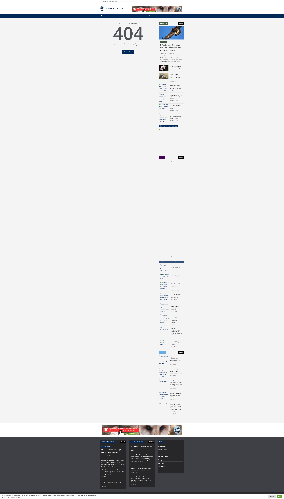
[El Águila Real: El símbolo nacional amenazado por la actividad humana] (171, 32)
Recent (179, 262)
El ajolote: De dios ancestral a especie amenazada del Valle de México (175, 77)
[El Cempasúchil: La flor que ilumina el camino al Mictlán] (163, 108)
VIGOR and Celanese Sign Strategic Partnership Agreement (111, 452)
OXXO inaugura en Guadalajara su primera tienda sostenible (175, 286)
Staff (110, 458)
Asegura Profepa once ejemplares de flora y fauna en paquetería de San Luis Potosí (176, 307)
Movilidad (128, 16)
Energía (148, 16)
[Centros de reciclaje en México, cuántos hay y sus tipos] (164, 268)
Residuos (155, 16)
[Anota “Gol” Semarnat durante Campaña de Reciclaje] (164, 343)
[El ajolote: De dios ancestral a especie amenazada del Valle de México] (163, 78)
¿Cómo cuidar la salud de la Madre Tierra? (176, 276)
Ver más (181, 23)
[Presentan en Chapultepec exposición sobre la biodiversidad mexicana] (164, 319)
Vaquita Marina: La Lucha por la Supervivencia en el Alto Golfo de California (176, 116)
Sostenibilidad (119, 16)
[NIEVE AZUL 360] (101, 16)
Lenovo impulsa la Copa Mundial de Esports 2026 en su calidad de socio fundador (142, 469)
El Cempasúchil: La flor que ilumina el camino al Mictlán (176, 106)
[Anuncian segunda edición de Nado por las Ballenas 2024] (164, 296)
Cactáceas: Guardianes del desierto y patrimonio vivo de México (176, 97)
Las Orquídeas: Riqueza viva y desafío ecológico (175, 67)
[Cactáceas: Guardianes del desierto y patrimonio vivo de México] (163, 98)
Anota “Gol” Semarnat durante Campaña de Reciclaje (176, 342)
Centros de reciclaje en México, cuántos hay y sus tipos (176, 267)
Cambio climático (138, 16)
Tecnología (163, 16)
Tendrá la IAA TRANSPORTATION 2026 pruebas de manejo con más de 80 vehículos (176, 331)
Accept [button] (279, 496)
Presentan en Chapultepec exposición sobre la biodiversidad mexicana (175, 319)
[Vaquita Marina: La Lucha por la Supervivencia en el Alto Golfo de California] (163, 117)
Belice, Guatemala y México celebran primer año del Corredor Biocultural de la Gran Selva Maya (176, 408)
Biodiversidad (108, 16)
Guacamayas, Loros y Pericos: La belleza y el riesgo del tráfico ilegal (175, 87)
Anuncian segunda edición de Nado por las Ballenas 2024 (176, 296)
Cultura (171, 16)
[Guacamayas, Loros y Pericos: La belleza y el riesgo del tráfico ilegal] (163, 88)
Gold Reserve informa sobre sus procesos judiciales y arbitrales (141, 447)
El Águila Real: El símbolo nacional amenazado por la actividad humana (171, 48)
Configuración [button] (272, 496)
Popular (166, 262)
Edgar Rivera (172, 53)
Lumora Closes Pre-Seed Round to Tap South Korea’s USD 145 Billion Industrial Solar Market (113, 482)
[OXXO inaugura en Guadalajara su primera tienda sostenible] (164, 285)
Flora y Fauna (163, 41)
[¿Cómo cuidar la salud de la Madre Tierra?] (164, 277)
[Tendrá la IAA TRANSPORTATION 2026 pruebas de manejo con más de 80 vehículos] (164, 330)
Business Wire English (105, 446)
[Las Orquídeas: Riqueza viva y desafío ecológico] (163, 68)
